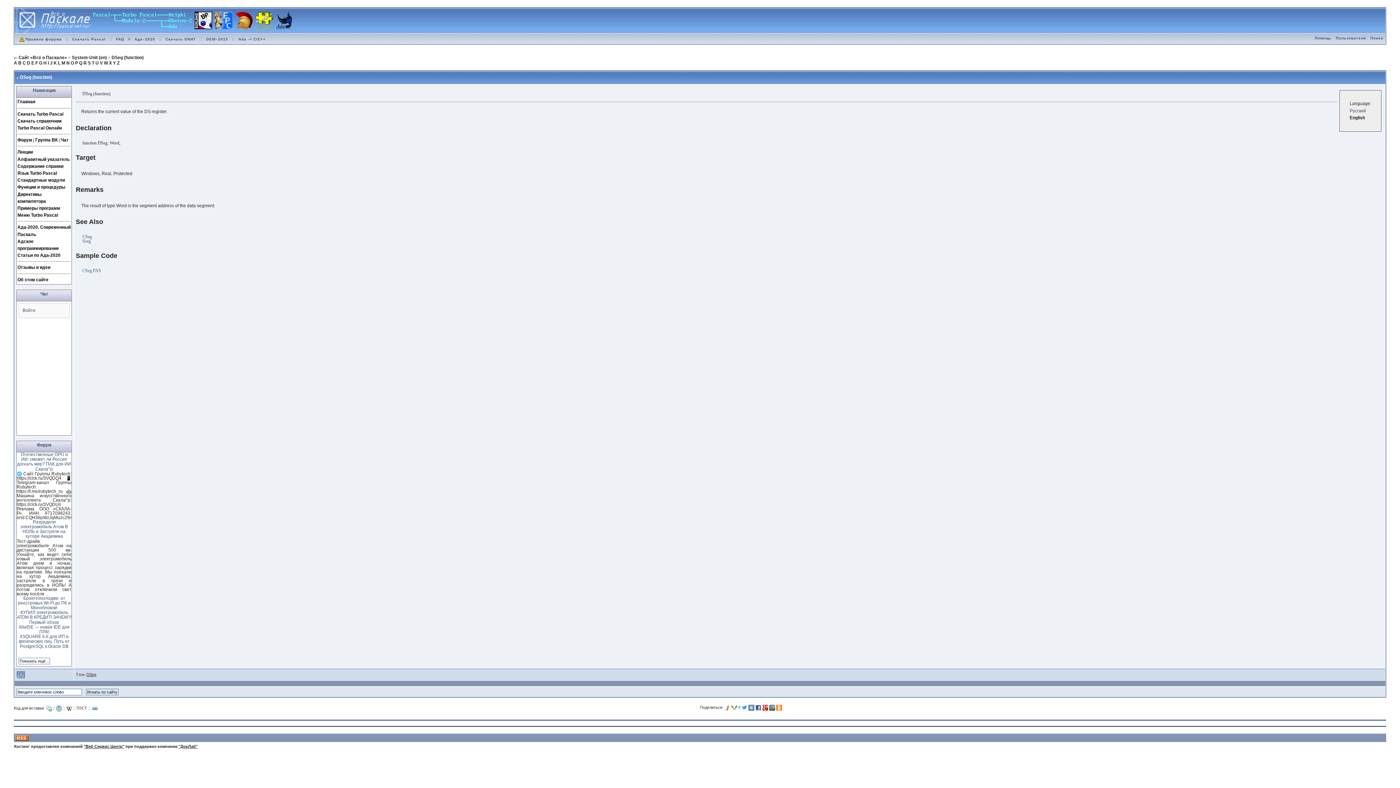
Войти (29, 310)
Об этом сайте (33, 279)
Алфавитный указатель (44, 159)
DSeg (91, 674)
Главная (26, 101)
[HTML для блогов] (59, 708)
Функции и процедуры (41, 187)
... (46, 593)
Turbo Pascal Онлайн (40, 128)
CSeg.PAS (91, 270)
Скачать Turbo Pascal (40, 114)
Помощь (1323, 38)
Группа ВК (46, 140)
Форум (25, 140)
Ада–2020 (145, 39)
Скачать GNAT (181, 39)
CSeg (87, 236)
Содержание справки (40, 166)
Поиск (1376, 38)
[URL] (95, 708)
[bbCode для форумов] (49, 708)
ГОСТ (82, 708)
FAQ (120, 39)
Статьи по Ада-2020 (39, 255)
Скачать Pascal (89, 39)
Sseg (86, 241)
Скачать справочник (40, 121)
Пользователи (1351, 38)
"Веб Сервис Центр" (104, 746)
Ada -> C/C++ (252, 39)
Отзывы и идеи (34, 267)
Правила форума (44, 39)
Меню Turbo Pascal (38, 215)
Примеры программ (39, 208)
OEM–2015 (217, 39)
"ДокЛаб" (188, 746)
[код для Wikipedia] (69, 708)
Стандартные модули (41, 180)
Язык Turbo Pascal (37, 173)
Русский (1358, 110)
